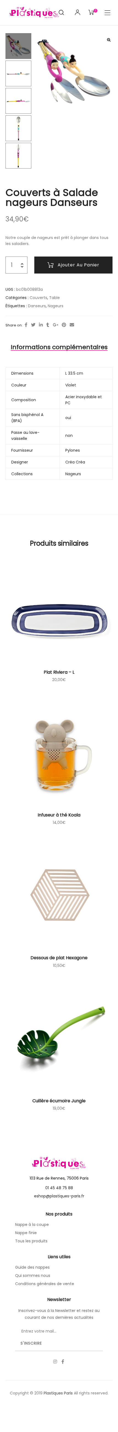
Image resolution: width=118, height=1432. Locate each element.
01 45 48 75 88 (59, 1188)
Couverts (38, 297)
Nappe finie (26, 1232)
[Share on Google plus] (55, 325)
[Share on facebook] (26, 325)
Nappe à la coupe (32, 1224)
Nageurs (55, 306)
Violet (70, 385)
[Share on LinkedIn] (41, 325)
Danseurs (37, 306)
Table (54, 297)
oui (68, 417)
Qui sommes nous (32, 1275)
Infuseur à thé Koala (59, 815)
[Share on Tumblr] (47, 325)
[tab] (59, 347)
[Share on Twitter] (33, 325)
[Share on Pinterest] (64, 325)
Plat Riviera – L (59, 672)
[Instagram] (55, 1361)
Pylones (72, 450)
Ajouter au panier (78, 265)
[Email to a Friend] (72, 325)
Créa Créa (75, 462)
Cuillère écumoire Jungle (59, 1101)
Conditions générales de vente (44, 1283)
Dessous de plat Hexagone (59, 958)
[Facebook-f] (63, 1361)
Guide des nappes (32, 1267)
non (69, 435)
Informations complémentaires (59, 347)
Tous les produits (31, 1241)
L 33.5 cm (74, 373)
